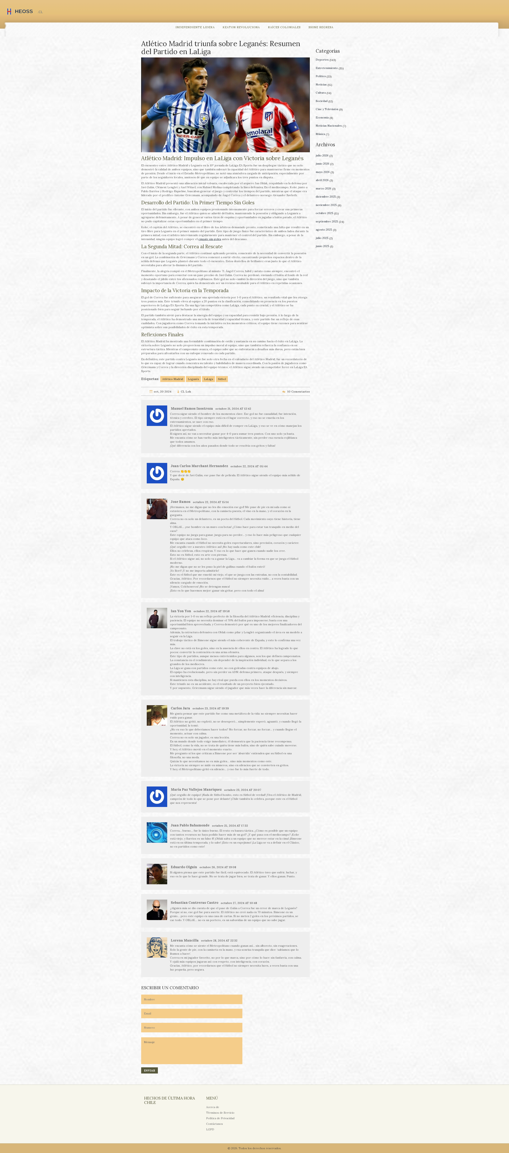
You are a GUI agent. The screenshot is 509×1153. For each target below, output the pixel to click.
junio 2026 (325, 163)
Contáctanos (214, 1124)
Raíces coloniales (284, 27)
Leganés (193, 379)
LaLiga (208, 379)
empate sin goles (209, 239)
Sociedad (324, 101)
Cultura (323, 92)
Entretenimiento (330, 68)
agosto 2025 (326, 229)
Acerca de (212, 1107)
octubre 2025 (327, 213)
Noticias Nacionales (331, 125)
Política (324, 76)
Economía (324, 117)
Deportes (326, 59)
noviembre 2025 (328, 205)
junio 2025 (324, 246)
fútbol (222, 379)
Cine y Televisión (329, 109)
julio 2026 (324, 155)
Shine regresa (321, 27)
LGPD (210, 1129)
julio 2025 (324, 238)
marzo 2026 (326, 188)
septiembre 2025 (330, 221)
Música (322, 134)
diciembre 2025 (328, 196)
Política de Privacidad (220, 1118)
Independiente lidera (195, 27)
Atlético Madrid (172, 379)
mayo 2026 (325, 172)
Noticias (324, 84)
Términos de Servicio (220, 1112)
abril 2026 (324, 180)
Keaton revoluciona (241, 27)
